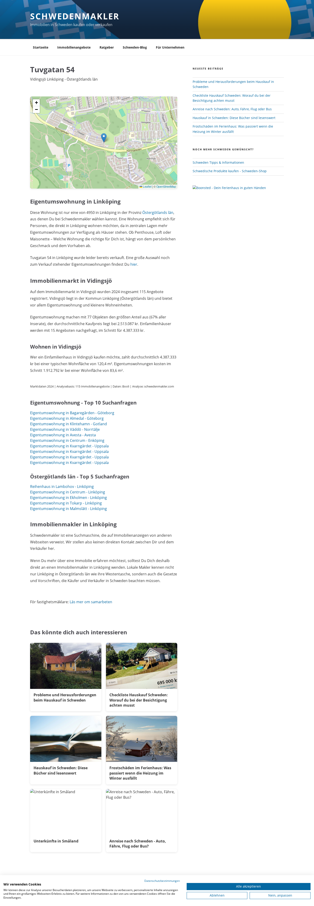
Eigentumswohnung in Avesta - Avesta (63, 434)
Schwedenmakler (75, 16)
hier (133, 264)
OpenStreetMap (166, 186)
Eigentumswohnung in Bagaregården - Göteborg (72, 412)
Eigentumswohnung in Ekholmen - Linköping (68, 497)
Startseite (40, 47)
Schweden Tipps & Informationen (218, 162)
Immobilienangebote (74, 47)
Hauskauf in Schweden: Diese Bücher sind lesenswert (234, 118)
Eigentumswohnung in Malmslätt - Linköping (68, 508)
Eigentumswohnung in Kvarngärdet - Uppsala (69, 446)
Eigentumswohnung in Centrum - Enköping (67, 440)
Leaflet (146, 186)
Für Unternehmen (170, 47)
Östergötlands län (157, 212)
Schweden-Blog (135, 47)
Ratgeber (107, 47)
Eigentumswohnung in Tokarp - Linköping (66, 503)
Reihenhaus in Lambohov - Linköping (62, 486)
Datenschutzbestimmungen (162, 881)
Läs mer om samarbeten (91, 601)
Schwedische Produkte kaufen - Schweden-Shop (230, 171)
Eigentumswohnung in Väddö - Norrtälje (65, 429)
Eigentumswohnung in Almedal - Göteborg (67, 418)
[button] (104, 138)
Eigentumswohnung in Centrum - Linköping (67, 492)
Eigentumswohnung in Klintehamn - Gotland (68, 423)
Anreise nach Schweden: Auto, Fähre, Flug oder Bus (232, 109)
